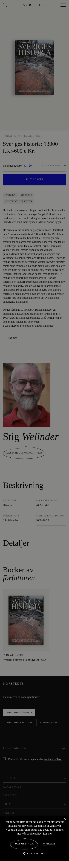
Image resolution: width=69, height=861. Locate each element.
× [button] (65, 819)
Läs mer (58, 833)
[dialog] (34, 430)
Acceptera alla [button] (24, 844)
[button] (35, 853)
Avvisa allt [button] (49, 844)
